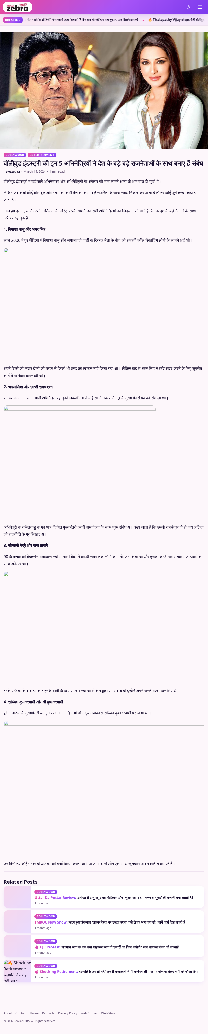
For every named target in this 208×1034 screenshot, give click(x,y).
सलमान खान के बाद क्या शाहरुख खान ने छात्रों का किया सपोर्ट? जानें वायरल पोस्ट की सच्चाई (106, 947)
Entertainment (42, 155)
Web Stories (89, 1013)
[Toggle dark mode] (189, 7)
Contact (20, 1013)
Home (34, 1013)
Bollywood (15, 155)
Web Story (108, 1013)
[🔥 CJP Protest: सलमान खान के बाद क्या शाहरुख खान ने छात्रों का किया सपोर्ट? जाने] (17, 946)
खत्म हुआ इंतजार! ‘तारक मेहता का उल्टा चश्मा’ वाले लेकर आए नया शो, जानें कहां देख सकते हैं (109, 922)
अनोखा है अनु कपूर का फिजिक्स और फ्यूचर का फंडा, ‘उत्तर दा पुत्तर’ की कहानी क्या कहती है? (113, 897)
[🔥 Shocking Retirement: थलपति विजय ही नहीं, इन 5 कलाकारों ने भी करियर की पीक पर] (17, 971)
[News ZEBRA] (92, 7)
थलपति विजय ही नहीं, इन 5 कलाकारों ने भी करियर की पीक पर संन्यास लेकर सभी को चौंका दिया (116, 971)
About (8, 1013)
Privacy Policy (67, 1013)
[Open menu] (200, 7)
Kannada (48, 1013)
